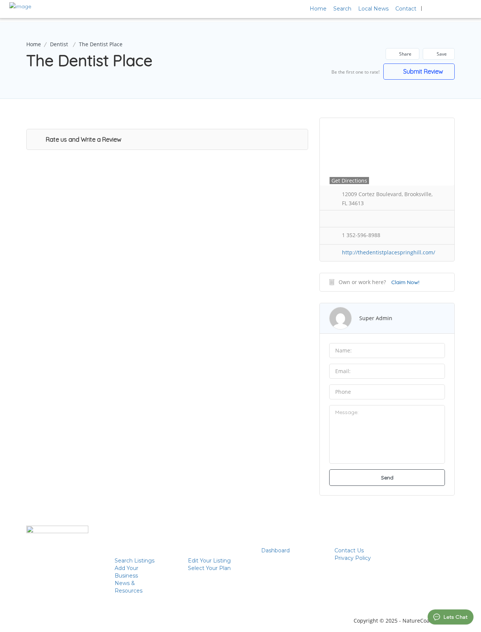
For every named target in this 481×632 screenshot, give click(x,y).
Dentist (59, 44)
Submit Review (422, 71)
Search (342, 8)
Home (318, 8)
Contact (405, 8)
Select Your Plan (209, 568)
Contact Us (349, 550)
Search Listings (134, 560)
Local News (373, 8)
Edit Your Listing (209, 560)
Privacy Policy (352, 558)
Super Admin (375, 318)
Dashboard (275, 550)
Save (441, 54)
